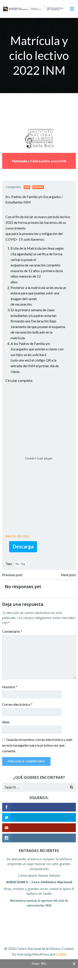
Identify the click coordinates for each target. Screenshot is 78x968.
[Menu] (72, 9)
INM (26, 187)
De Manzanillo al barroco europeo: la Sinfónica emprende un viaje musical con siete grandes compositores (39, 864)
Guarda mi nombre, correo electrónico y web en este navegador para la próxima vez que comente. (37, 745)
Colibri (61, 954)
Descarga (23, 546)
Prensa (38, 187)
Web (6, 722)
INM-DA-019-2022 (17, 536)
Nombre (9, 687)
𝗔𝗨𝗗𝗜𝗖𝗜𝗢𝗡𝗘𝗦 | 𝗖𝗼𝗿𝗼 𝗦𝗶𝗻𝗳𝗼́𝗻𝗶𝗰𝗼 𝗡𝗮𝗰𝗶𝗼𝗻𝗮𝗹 (39, 882)
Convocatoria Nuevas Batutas (39, 875)
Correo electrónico (17, 704)
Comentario (12, 631)
